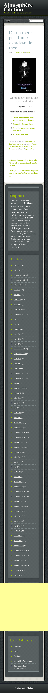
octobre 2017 (18, 383)
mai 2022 (17, 295)
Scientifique (21, 239)
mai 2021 (17, 324)
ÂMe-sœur (23, 244)
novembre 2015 (19, 496)
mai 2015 (17, 526)
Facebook (17, 656)
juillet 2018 (18, 364)
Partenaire (26, 225)
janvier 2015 (18, 546)
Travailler (14, 241)
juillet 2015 (18, 516)
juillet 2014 (18, 575)
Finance (29, 217)
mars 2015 (18, 536)
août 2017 (17, 393)
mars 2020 (18, 339)
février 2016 (18, 482)
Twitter (16, 651)
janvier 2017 (18, 427)
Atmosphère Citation (18, 6)
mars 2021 (18, 334)
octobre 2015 (18, 501)
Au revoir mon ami (20, 135)
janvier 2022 (18, 309)
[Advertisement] (24, 607)
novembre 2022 (19, 280)
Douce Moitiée (28, 215)
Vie (32, 241)
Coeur (26, 209)
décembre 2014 (19, 550)
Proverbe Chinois (22, 231)
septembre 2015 (20, 506)
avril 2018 (17, 368)
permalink (29, 149)
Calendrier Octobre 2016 (23, 124)
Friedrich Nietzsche (23, 220)
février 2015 (18, 541)
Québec (19, 236)
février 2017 (18, 423)
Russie (13, 239)
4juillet (34, 144)
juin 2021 (17, 319)
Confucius (24, 212)
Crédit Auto (16, 214)
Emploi (14, 217)
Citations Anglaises (20, 666)
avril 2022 (17, 300)
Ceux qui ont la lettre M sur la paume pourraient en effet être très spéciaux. (23, 173)
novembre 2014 (19, 555)
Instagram (17, 646)
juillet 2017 (18, 398)
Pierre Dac (27, 228)
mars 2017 (18, 418)
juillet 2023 (18, 270)
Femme (21, 218)
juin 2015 (17, 521)
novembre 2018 (19, 349)
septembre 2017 (20, 388)
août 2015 (17, 511)
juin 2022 (17, 290)
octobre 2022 (18, 285)
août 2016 (17, 452)
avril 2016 (17, 472)
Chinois (13, 209)
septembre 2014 (20, 565)
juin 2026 (17, 265)
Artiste (28, 203)
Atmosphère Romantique (23, 661)
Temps (28, 239)
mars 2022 (18, 305)
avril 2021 (17, 329)
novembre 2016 (19, 437)
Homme (14, 223)
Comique (15, 212)
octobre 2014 (18, 560)
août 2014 (17, 570)
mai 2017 (17, 408)
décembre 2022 (19, 275)
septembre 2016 (20, 447)
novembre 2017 (19, 378)
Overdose (12, 149)
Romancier (27, 236)
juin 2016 (17, 462)
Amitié (13, 203)
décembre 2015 (19, 491)
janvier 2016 (18, 487)
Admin (28, 52)
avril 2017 (17, 413)
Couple (31, 212)
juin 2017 (17, 403)
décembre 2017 (19, 373)
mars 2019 (18, 344)
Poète (13, 231)
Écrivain (15, 247)
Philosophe (16, 228)
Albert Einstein (25, 200)
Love (20, 223)
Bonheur (13, 207)
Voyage (14, 244)
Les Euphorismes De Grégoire (19, 146)
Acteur (12, 200)
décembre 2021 (19, 314)
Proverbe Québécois (22, 234)
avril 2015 (17, 531)
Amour (20, 204)
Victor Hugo (24, 241)
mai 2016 (17, 467)
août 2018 (17, 359)
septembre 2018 (20, 354)
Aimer (17, 200)
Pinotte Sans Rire (20, 668)
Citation (20, 209)
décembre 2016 (19, 432)
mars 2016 (18, 477)
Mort (32, 146)
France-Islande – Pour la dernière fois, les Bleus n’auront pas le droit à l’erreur (23, 163)
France (13, 220)
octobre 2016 (18, 442)
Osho (19, 225)
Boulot (20, 206)
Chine (27, 206)
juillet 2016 (18, 457)
